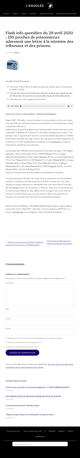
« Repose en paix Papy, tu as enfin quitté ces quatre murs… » (31, 414)
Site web (8, 328)
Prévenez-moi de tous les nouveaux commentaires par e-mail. (24, 342)
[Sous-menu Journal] (9, 13)
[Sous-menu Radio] (18, 13)
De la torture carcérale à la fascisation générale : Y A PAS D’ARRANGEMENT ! (38, 387)
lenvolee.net (56, 141)
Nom (8, 309)
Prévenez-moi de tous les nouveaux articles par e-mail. (23, 347)
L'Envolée (35, 5)
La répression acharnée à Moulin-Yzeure (22, 405)
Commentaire (10, 283)
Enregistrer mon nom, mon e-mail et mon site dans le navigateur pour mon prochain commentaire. (35, 338)
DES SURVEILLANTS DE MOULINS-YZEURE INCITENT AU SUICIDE (33, 396)
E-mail (8, 319)
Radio (16, 52)
